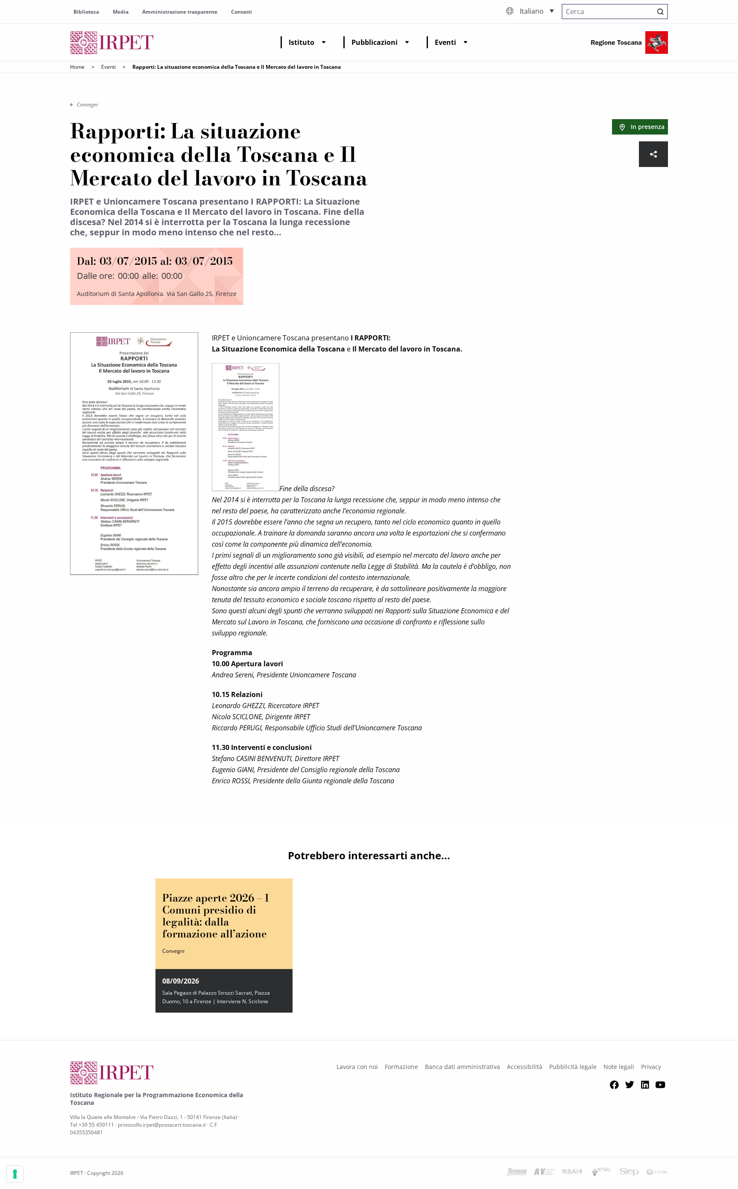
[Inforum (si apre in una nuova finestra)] (516, 1173)
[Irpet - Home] (112, 42)
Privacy (651, 1067)
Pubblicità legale (573, 1067)
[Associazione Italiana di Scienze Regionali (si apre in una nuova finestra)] (657, 1173)
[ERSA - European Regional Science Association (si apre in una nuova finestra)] (601, 1173)
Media (121, 11)
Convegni (87, 104)
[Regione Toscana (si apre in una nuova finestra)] (629, 42)
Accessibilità (524, 1067)
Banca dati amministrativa (462, 1067)
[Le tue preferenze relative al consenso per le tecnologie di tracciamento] (15, 1174)
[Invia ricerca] (660, 11)
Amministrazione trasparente (179, 11)
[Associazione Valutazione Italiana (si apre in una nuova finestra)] (544, 1173)
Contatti (241, 11)
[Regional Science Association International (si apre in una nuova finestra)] (572, 1173)
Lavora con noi (357, 1067)
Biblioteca (86, 11)
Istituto (301, 42)
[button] (536, 11)
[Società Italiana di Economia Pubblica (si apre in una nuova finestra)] (629, 1173)
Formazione (401, 1067)
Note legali (618, 1067)
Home (77, 66)
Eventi (445, 42)
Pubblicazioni (374, 42)
